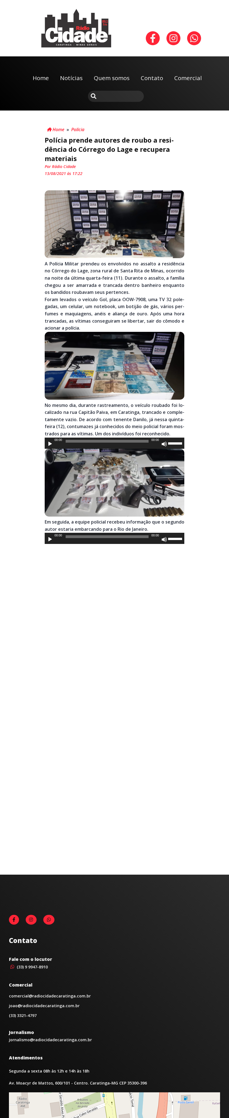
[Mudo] (164, 444)
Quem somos (112, 78)
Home (41, 78)
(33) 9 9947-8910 (32, 967)
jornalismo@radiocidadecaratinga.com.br (50, 1039)
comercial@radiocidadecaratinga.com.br (50, 996)
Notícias (71, 78)
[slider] (176, 443)
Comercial (188, 78)
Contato (152, 78)
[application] (114, 443)
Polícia (77, 129)
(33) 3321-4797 (23, 1015)
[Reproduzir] (50, 444)
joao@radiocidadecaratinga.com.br (44, 1005)
